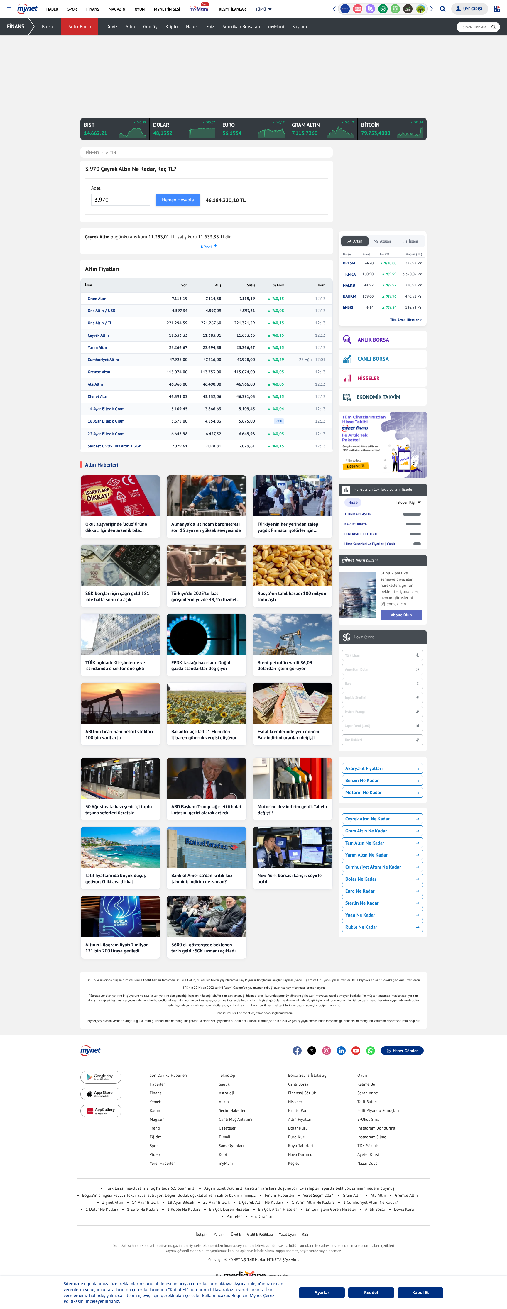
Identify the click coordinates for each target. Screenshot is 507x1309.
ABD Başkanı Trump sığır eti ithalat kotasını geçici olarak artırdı (206, 809)
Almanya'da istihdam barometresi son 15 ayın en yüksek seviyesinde (206, 527)
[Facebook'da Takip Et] (297, 1050)
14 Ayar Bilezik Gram (106, 408)
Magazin (157, 1119)
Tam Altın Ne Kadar (364, 843)
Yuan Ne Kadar (360, 915)
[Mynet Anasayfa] (27, 7)
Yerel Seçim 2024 (318, 1195)
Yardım (219, 1234)
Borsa (47, 26)
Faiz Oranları (262, 1216)
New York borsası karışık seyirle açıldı (290, 878)
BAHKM (349, 296)
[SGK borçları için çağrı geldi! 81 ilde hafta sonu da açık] (120, 565)
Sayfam (299, 26)
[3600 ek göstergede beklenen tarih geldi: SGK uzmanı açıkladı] (206, 916)
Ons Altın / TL (100, 323)
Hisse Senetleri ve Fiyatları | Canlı (369, 544)
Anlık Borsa (79, 26)
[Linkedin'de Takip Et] (341, 1050)
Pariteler (234, 1216)
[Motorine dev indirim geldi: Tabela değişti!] (292, 778)
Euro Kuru (297, 1137)
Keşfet (293, 1163)
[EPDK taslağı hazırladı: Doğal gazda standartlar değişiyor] (206, 634)
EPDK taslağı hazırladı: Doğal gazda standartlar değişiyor (200, 665)
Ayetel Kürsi (368, 1154)
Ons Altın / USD (101, 310)
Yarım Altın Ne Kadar (366, 855)
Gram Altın (97, 298)
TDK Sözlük (367, 1145)
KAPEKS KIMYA (355, 524)
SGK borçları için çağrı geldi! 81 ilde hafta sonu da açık (117, 596)
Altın (130, 26)
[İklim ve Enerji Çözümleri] (420, 9)
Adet (95, 188)
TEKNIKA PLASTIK (357, 514)
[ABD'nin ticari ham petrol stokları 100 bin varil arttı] (120, 703)
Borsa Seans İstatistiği (308, 1075)
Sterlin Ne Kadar (362, 903)
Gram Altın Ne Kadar (366, 831)
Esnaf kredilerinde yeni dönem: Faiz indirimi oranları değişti (289, 734)
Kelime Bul (366, 1084)
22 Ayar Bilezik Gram (106, 433)
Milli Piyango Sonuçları (378, 1110)
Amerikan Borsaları (241, 26)
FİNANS (15, 26)
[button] (9, 9)
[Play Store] (100, 1077)
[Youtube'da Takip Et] (355, 1050)
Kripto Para (298, 1110)
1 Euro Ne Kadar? (142, 1209)
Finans (155, 1093)
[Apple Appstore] (100, 1094)
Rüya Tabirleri (300, 1145)
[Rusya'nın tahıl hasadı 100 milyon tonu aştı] (292, 565)
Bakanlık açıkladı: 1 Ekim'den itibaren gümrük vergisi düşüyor (204, 734)
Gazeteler (227, 1128)
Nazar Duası (367, 1163)
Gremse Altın (99, 371)
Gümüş (150, 26)
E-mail (224, 1137)
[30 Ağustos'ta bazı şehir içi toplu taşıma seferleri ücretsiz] (120, 778)
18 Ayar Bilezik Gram (106, 421)
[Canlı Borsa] (408, 9)
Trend (155, 1128)
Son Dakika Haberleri (168, 1075)
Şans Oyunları (231, 1145)
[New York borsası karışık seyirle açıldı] (292, 847)
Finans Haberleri (279, 1195)
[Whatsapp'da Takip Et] (370, 1050)
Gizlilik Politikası (260, 1234)
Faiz (210, 26)
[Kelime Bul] (395, 9)
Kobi (223, 1154)
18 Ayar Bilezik (181, 1202)
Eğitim (155, 1137)
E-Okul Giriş (368, 1119)
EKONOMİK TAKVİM (378, 397)
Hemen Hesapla (178, 200)
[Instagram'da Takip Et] (326, 1050)
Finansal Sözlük (302, 1093)
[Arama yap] (443, 8)
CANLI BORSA (373, 358)
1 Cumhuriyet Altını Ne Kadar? (370, 1202)
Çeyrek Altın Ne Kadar (367, 819)
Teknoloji (227, 1075)
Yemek (155, 1101)
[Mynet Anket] (357, 9)
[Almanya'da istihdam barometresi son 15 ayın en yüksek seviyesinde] (206, 495)
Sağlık (224, 1084)
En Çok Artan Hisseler (277, 1209)
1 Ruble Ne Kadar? (183, 1209)
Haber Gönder (405, 1050)
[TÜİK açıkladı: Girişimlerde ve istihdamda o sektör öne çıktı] (120, 634)
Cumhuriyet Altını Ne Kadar (373, 867)
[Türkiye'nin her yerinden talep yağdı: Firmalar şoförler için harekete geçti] (292, 495)
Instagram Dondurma (376, 1128)
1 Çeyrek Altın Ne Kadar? (261, 1202)
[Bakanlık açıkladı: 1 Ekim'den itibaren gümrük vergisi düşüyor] (206, 703)
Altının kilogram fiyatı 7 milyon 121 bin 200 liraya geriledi (117, 948)
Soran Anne (367, 1093)
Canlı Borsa (298, 1084)
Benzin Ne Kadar (362, 780)
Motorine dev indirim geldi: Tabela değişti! (292, 809)
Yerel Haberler (162, 1163)
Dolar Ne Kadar (360, 879)
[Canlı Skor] (382, 9)
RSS (305, 1234)
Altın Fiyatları (300, 1119)
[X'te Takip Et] (311, 1050)
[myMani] (199, 9)
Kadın (155, 1110)
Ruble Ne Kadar (361, 927)
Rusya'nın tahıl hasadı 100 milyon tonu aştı (292, 596)
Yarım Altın (97, 347)
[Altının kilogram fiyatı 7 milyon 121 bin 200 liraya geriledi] (120, 916)
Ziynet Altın (98, 396)
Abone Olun (401, 615)
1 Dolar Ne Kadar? (102, 1209)
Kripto (171, 26)
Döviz (111, 26)
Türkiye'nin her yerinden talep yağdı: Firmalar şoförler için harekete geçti (288, 527)
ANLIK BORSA (373, 339)
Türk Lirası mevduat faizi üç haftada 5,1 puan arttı (150, 1188)
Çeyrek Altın (98, 335)
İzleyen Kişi (405, 502)
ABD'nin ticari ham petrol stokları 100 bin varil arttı (119, 734)
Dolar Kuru (298, 1128)
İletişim (202, 1234)
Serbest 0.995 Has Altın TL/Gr (114, 446)
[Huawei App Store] (100, 1111)
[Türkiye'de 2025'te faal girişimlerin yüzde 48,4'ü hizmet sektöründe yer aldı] (206, 565)
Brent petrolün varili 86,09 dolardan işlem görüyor (285, 665)
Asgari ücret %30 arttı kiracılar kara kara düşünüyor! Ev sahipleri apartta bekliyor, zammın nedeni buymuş (299, 1188)
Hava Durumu (300, 1154)
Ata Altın (95, 384)
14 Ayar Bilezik (145, 1202)
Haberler (157, 1084)
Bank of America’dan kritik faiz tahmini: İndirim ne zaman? (201, 878)
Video (155, 1154)
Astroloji (226, 1093)
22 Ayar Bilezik (216, 1202)
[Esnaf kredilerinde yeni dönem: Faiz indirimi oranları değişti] (292, 703)
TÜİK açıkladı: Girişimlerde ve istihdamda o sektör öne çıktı (115, 665)
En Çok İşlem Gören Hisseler (331, 1209)
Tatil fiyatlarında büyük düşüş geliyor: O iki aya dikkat (115, 878)
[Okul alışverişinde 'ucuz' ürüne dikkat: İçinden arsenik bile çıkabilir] (120, 495)
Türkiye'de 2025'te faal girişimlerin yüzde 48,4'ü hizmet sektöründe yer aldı (204, 596)
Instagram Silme (371, 1137)
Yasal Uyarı (287, 1234)
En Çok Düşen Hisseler (229, 1209)
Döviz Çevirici (364, 637)
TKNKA (349, 274)
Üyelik (236, 1234)
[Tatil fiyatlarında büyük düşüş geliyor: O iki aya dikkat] (120, 847)
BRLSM (349, 263)
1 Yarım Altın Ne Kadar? (313, 1202)
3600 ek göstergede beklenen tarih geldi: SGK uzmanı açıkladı (203, 948)
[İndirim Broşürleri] (370, 9)
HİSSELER (369, 378)
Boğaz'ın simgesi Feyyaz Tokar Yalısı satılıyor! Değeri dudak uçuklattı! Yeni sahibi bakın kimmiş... (169, 1195)
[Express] (345, 9)
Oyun (362, 1075)
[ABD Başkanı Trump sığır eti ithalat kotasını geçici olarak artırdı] (206, 778)
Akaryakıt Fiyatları (364, 768)
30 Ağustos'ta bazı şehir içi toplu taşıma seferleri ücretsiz (118, 809)
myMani (276, 26)
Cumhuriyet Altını (103, 359)
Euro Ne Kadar (360, 891)
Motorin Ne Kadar (363, 792)
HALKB (349, 285)
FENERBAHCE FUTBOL (361, 534)
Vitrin (224, 1101)
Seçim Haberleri (233, 1110)
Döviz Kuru (404, 1209)
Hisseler (295, 1101)
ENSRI (348, 307)
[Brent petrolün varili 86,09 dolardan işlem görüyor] (292, 634)
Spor (154, 1145)
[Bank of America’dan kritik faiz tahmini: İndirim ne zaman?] (206, 847)
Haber (192, 26)
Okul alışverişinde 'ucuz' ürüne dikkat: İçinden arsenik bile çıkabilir (116, 527)
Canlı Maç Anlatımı (235, 1119)
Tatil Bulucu (368, 1101)
